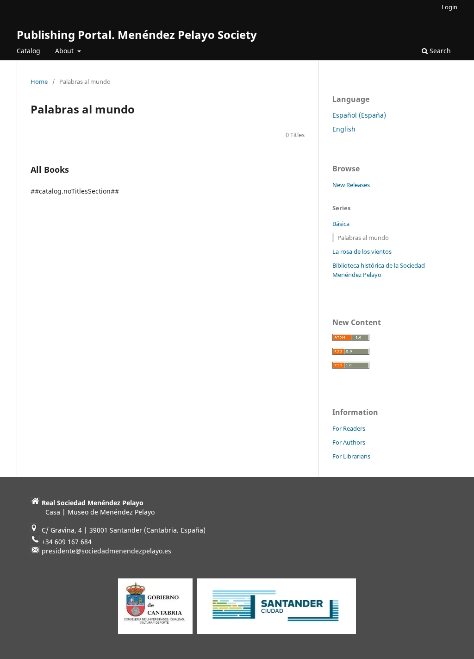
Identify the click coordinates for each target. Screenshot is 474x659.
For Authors (348, 442)
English (344, 129)
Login (449, 7)
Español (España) (359, 115)
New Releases (351, 185)
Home (39, 81)
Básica (340, 224)
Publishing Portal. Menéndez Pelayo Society (137, 34)
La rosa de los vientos (362, 251)
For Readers (348, 428)
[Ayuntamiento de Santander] (276, 633)
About (65, 50)
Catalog (28, 50)
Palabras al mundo (363, 237)
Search (439, 50)
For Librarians (351, 456)
